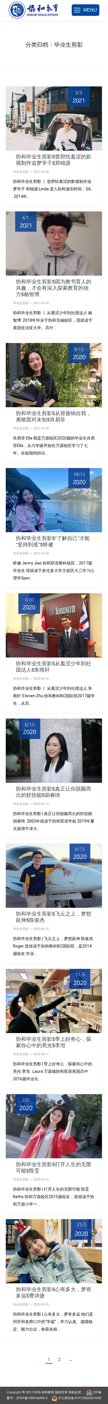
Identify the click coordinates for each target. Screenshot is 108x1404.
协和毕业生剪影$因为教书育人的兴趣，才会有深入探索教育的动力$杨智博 (53, 288)
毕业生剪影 (21, 172)
